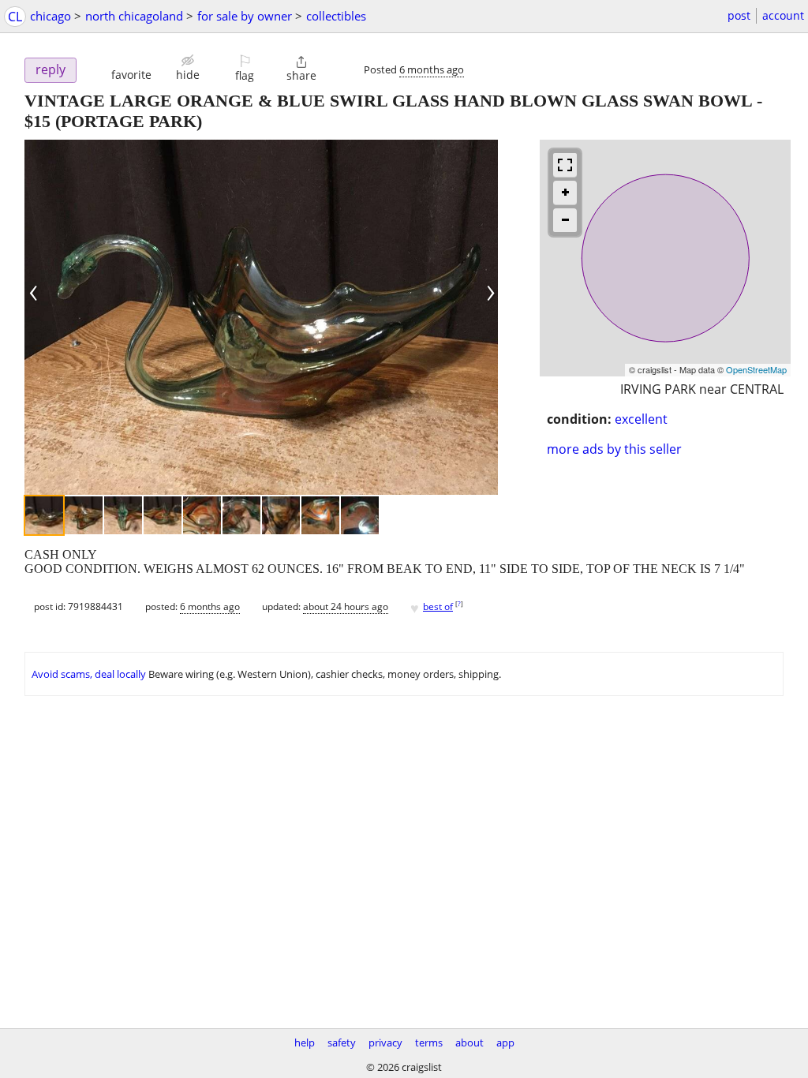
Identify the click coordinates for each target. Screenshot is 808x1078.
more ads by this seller (614, 449)
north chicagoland (134, 16)
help (304, 1042)
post (739, 15)
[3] (123, 515)
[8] (320, 515)
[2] (83, 515)
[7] (281, 515)
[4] (162, 515)
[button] (131, 67)
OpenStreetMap (756, 369)
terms (429, 1042)
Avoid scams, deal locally (89, 674)
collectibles (336, 16)
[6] (241, 515)
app (505, 1042)
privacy (385, 1042)
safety (341, 1042)
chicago (50, 16)
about (469, 1042)
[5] (202, 515)
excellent (641, 419)
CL (15, 16)
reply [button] (50, 69)
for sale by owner (244, 16)
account (783, 15)
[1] (44, 515)
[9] (360, 515)
